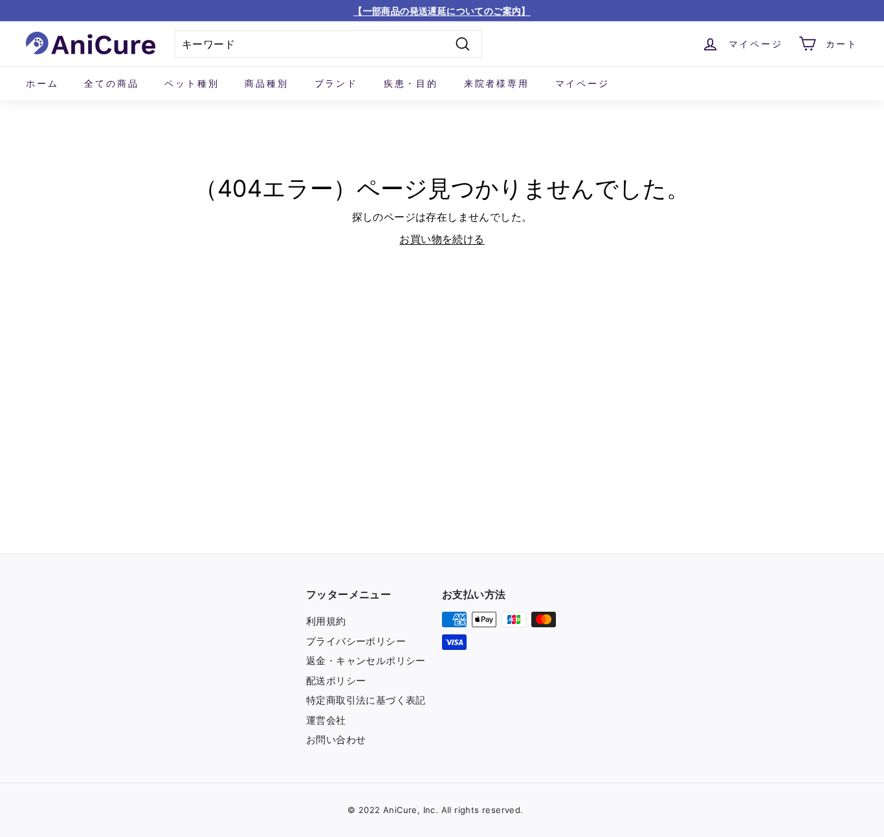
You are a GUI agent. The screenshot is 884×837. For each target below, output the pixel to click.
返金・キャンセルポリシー (366, 660)
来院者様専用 (496, 83)
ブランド (336, 83)
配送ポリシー (336, 681)
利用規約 (326, 621)
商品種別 (266, 83)
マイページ (582, 83)
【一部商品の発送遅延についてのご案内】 (442, 10)
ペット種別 (191, 83)
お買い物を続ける (441, 238)
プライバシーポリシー (356, 641)
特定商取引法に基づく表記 (366, 700)
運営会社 (326, 720)
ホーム (42, 83)
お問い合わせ (336, 739)
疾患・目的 (411, 83)
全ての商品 (111, 83)
